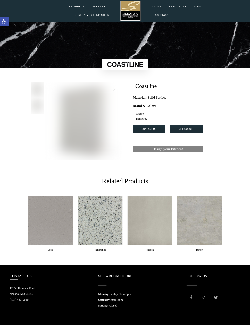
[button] (4, 21)
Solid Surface (157, 97)
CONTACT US (149, 129)
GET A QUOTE (186, 129)
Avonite (140, 113)
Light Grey (141, 118)
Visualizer (167, 162)
